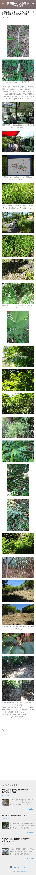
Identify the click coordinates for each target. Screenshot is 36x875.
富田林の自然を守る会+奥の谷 (18, 4)
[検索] (33, 4)
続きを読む (30, 809)
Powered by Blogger (19, 867)
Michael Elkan (23, 871)
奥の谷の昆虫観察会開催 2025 (14, 815)
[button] (33, 12)
